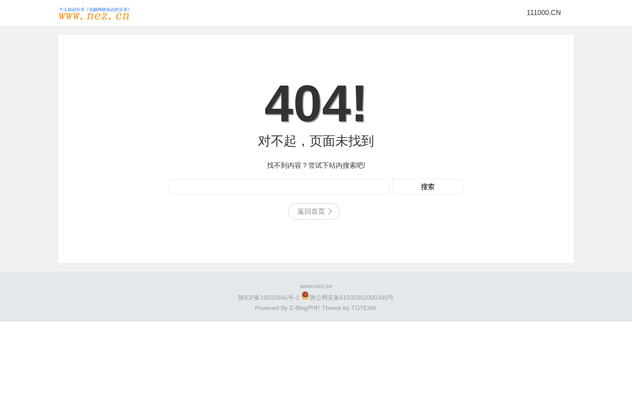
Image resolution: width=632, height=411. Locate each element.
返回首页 (311, 211)
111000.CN (544, 12)
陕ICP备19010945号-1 (268, 297)
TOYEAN (363, 307)
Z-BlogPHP (304, 307)
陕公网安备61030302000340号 (352, 297)
